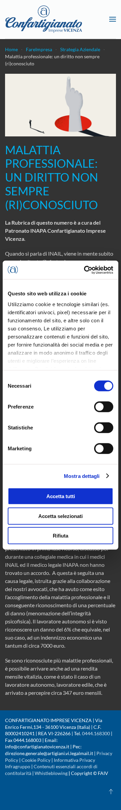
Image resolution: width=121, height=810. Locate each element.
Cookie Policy (36, 760)
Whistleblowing (51, 773)
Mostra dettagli (82, 476)
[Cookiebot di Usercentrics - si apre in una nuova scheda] (85, 269)
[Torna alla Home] (43, 19)
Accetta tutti (60, 496)
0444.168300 (96, 733)
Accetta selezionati (60, 516)
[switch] (103, 406)
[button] (112, 19)
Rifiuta (60, 536)
